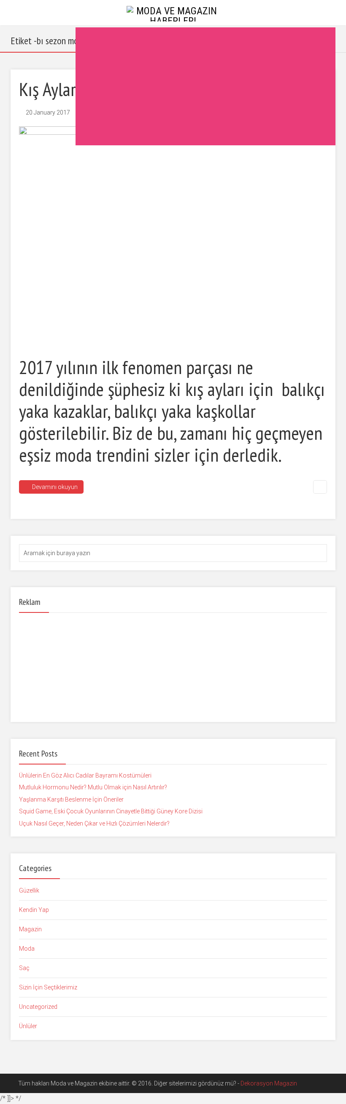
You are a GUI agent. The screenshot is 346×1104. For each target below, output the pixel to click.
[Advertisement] (206, 86)
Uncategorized (38, 1006)
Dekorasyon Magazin (269, 1083)
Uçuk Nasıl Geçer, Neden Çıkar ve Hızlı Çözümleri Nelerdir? (94, 823)
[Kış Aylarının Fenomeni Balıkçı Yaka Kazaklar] (173, 235)
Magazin (30, 929)
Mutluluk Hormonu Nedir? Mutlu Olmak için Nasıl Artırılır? (93, 787)
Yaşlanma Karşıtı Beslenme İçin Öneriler (71, 799)
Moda (27, 948)
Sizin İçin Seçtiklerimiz (48, 987)
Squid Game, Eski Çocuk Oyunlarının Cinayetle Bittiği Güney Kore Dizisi (111, 811)
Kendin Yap (34, 909)
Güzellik (29, 890)
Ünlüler (28, 1026)
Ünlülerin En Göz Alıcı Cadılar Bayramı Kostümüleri (85, 775)
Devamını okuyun (55, 487)
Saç (24, 968)
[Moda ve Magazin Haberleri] (173, 13)
